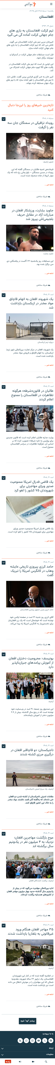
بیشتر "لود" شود (27, 1021)
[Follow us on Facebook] (50, 1040)
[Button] (43, 95)
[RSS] (20, 1040)
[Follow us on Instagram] (32, 1040)
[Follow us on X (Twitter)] (44, 1040)
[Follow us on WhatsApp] (26, 1040)
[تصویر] (33, 1061)
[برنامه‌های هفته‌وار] (20, 1061)
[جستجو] (46, 1061)
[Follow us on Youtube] (38, 1040)
